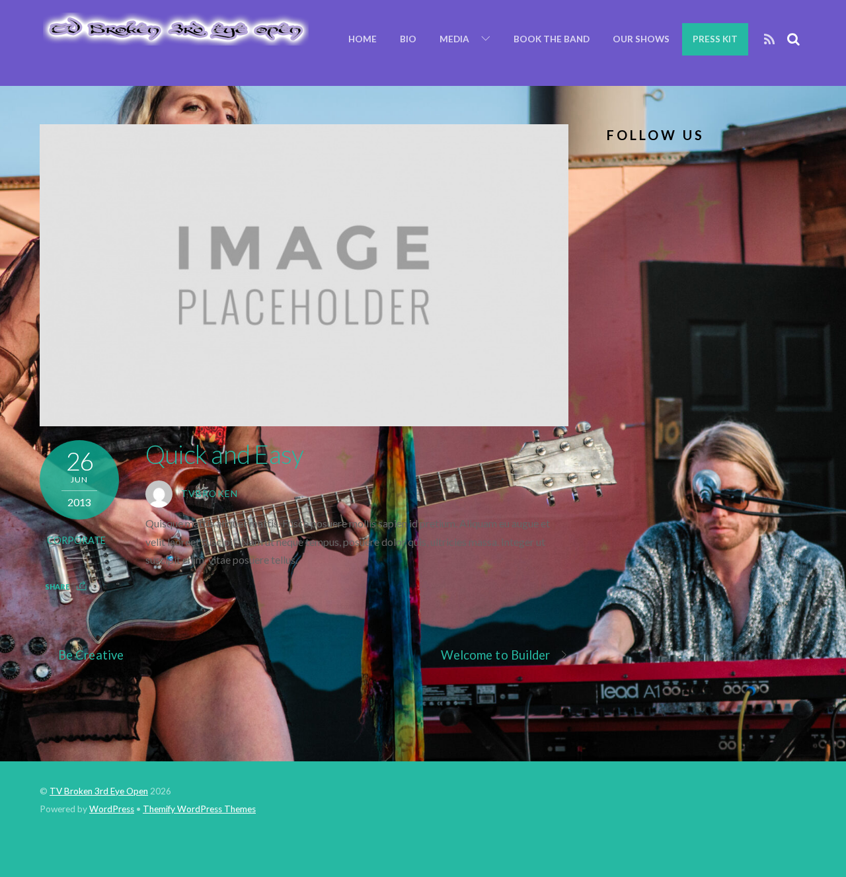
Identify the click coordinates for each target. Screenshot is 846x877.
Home (362, 39)
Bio (408, 39)
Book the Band (552, 39)
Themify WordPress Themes (199, 809)
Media (454, 39)
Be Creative (91, 655)
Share (57, 586)
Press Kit (715, 39)
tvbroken (209, 493)
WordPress (111, 809)
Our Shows (641, 39)
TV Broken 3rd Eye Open (99, 791)
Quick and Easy (224, 454)
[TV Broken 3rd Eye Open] (174, 39)
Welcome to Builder (496, 655)
